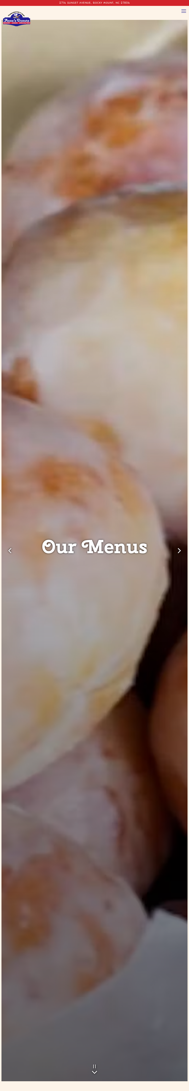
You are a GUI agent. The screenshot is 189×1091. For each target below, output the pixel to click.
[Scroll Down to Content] (94, 1071)
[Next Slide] (179, 551)
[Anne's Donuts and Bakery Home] (16, 17)
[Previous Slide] (9, 551)
